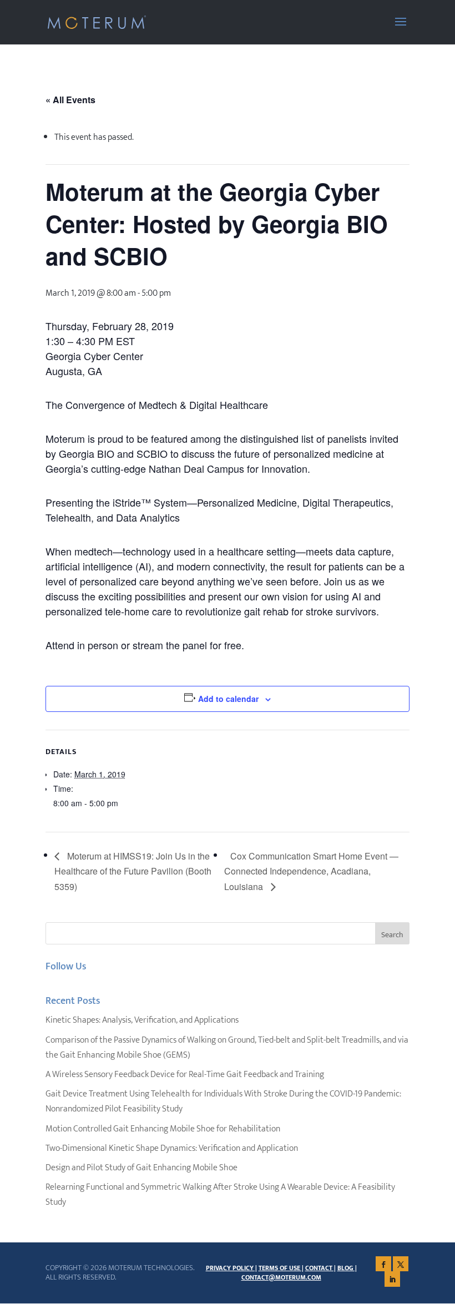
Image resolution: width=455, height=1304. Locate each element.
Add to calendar (228, 698)
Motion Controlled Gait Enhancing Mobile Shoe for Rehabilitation (163, 1128)
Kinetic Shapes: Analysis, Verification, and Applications (142, 1020)
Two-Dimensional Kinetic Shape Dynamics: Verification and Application (172, 1148)
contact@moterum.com (281, 1277)
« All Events (70, 99)
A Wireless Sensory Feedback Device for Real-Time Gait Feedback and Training (185, 1074)
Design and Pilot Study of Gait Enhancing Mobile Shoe (141, 1167)
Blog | (347, 1267)
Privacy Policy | (231, 1267)
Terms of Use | (281, 1267)
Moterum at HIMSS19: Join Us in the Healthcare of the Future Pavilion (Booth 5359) (132, 871)
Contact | (320, 1267)
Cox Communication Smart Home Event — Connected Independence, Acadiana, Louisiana (311, 871)
